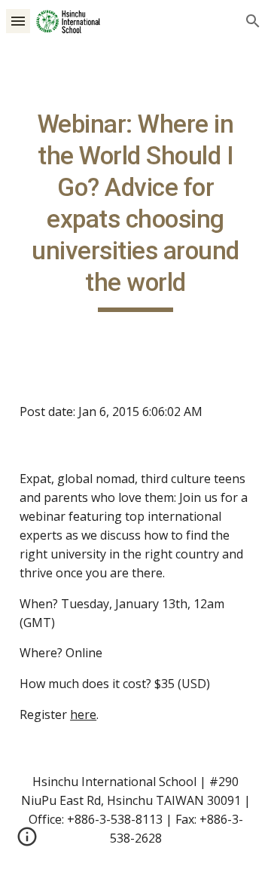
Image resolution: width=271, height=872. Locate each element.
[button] (18, 20)
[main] (135, 210)
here (83, 714)
